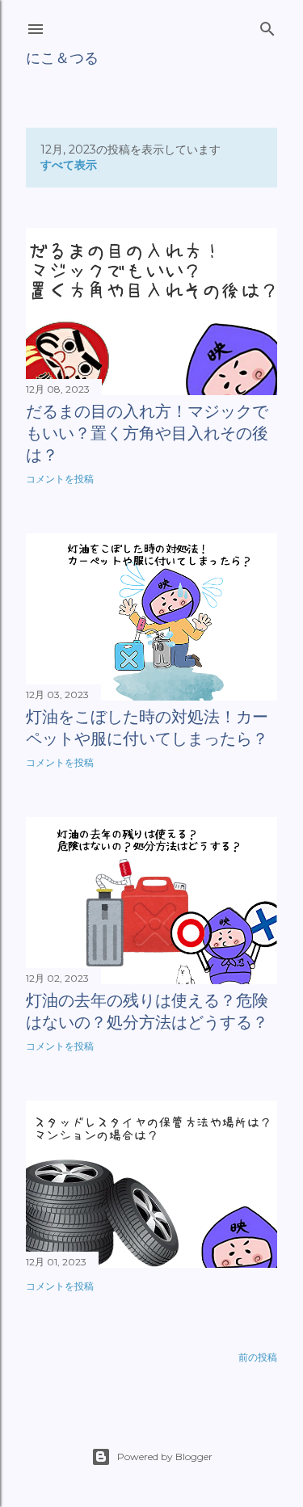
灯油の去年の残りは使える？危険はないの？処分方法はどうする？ (147, 1011)
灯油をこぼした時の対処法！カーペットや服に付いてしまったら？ (147, 727)
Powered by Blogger (165, 1456)
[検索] (267, 25)
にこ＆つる (62, 57)
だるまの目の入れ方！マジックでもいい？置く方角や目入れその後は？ (147, 433)
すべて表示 (68, 165)
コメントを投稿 (60, 479)
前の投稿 (257, 1357)
